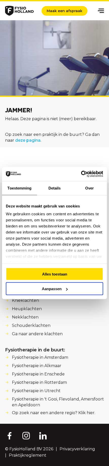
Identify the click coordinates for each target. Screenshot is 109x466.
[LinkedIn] (43, 435)
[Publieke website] (19, 10)
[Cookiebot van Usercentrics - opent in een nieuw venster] (81, 174)
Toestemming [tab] (19, 188)
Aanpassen (52, 289)
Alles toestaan (54, 274)
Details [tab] (54, 188)
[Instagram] (26, 435)
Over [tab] (89, 188)
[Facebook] (9, 435)
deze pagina (28, 140)
